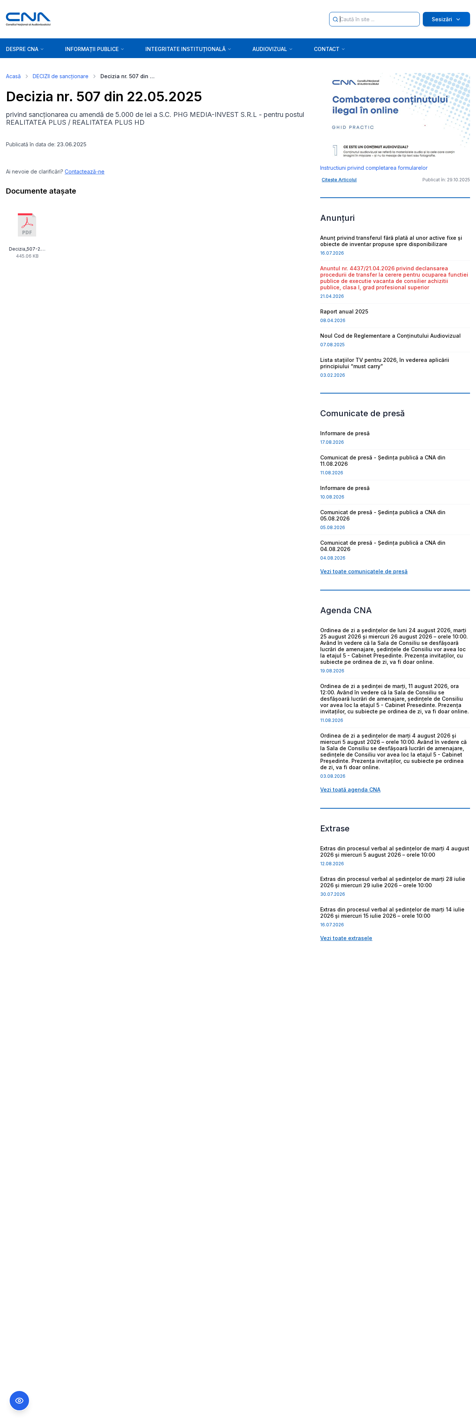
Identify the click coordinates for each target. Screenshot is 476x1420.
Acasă (13, 76)
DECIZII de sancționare (61, 76)
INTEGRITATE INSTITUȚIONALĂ (185, 49)
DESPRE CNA (22, 49)
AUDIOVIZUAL (270, 49)
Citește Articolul (339, 179)
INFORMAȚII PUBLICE (92, 49)
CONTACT (327, 49)
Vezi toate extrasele (346, 938)
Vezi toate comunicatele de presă (364, 571)
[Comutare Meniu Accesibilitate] (19, 1400)
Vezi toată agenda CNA (350, 789)
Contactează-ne (84, 171)
